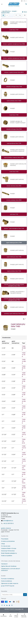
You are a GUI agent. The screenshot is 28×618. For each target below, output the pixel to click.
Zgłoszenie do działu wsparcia (9, 583)
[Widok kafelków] (3, 15)
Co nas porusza (5, 546)
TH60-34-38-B (24, 401)
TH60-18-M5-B (24, 348)
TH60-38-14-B (24, 374)
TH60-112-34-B (24, 454)
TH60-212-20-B (24, 501)
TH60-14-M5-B (24, 361)
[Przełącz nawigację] (2, 4)
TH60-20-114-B (24, 481)
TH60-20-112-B (24, 487)
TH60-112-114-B (24, 467)
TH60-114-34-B (24, 441)
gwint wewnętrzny (15, 342)
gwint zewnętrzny (5, 342)
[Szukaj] (20, 15)
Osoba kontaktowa (6, 581)
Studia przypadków (6, 555)
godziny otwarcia (6, 528)
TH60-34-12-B (24, 407)
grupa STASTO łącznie (7, 586)
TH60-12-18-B (24, 381)
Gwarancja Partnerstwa (7, 551)
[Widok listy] (7, 15)
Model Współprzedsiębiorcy (9, 553)
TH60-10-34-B (24, 427)
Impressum (4, 564)
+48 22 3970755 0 (8, 523)
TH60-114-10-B (24, 447)
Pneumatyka (4, 539)
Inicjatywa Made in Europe (8, 548)
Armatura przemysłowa (8, 541)
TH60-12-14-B (24, 387)
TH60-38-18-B (24, 368)
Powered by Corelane (14, 611)
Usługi (3, 543)
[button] (24, 318)
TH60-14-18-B (24, 354)
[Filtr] (16, 15)
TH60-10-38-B (24, 414)
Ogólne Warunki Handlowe (8, 566)
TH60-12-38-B (24, 394)
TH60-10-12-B (24, 421)
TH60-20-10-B (24, 474)
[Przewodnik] (24, 15)
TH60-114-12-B (24, 434)
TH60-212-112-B (24, 494)
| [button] (24, 0)
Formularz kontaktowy (7, 578)
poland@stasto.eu (8, 520)
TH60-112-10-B (24, 461)
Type (23, 343)
